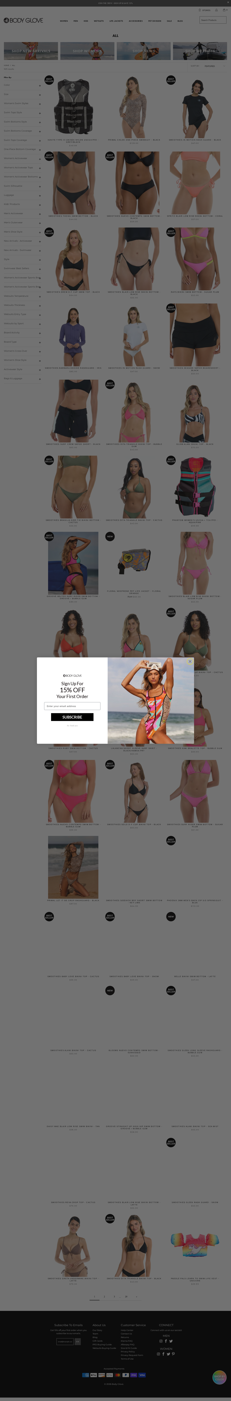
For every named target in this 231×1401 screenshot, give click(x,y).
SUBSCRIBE (72, 717)
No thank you (72, 726)
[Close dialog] (190, 661)
